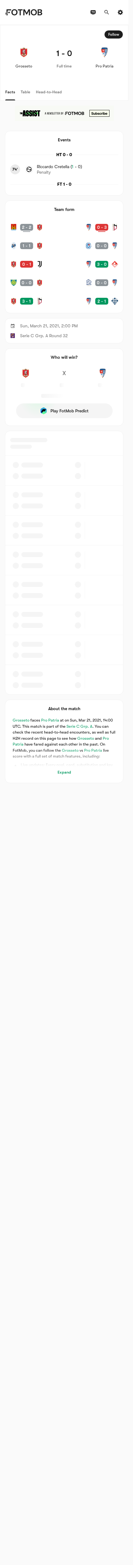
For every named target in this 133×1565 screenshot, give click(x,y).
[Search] (107, 12)
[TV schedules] (93, 12)
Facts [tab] (10, 92)
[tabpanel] (64, 404)
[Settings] (120, 12)
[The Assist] (64, 113)
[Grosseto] (25, 376)
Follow (113, 34)
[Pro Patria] (102, 376)
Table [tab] (25, 92)
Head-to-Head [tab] (49, 92)
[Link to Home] (23, 12)
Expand (64, 772)
